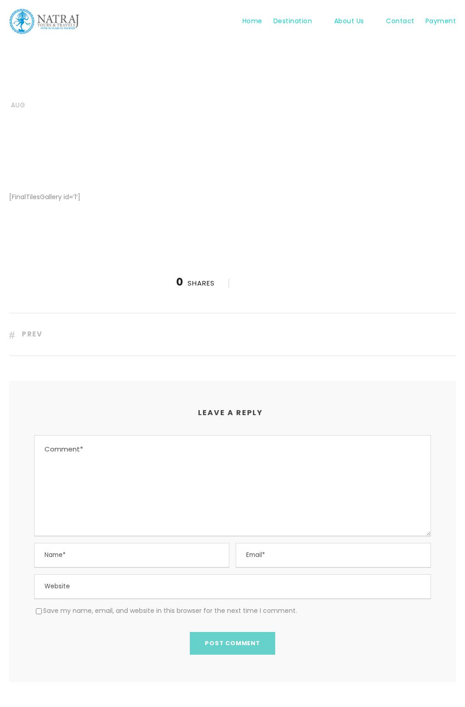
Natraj (70, 89)
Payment (440, 20)
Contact (400, 20)
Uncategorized (134, 89)
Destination (292, 20)
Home (252, 20)
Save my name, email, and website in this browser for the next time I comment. (170, 610)
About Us (349, 20)
